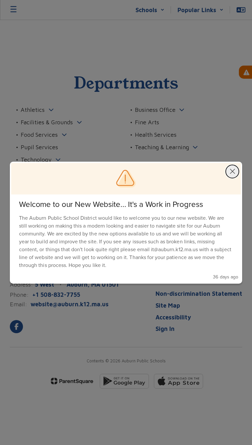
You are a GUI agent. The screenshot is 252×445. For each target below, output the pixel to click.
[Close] (232, 171)
